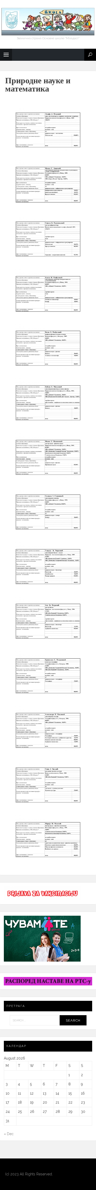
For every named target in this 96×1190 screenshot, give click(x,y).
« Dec (9, 1134)
